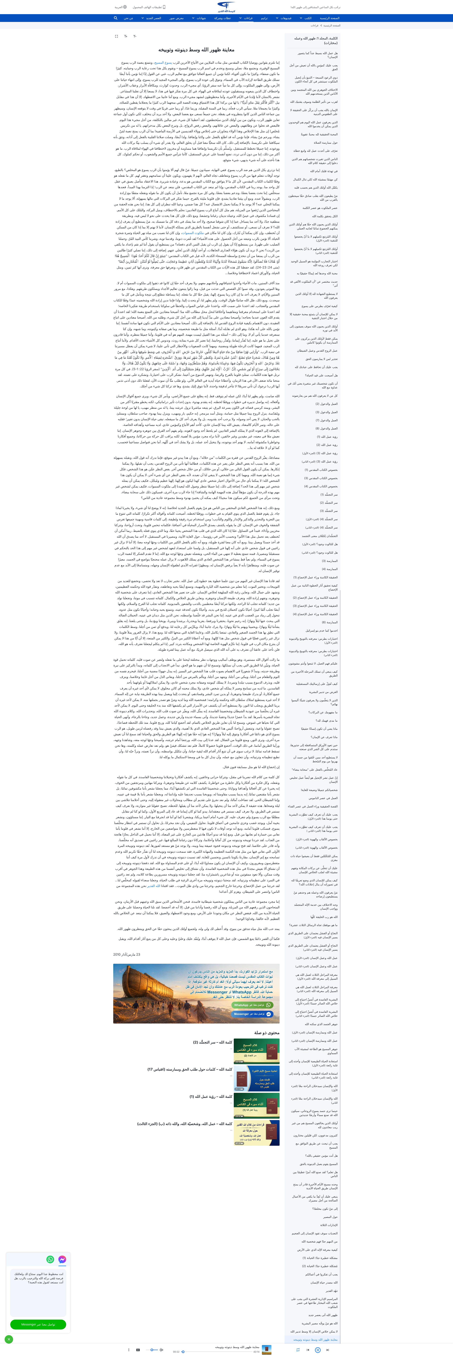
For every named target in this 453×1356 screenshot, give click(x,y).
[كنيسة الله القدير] (226, 7)
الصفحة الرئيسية (329, 18)
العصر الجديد (153, 18)
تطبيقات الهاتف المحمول (147, 7)
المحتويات (271, 36)
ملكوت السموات (193, 233)
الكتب (308, 18)
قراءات (248, 18)
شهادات (201, 18)
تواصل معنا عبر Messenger (38, 1324)
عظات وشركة (222, 18)
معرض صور (177, 18)
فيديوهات (286, 18)
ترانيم (264, 18)
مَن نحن (128, 18)
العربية (118, 7)
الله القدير (153, 886)
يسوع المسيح (163, 62)
